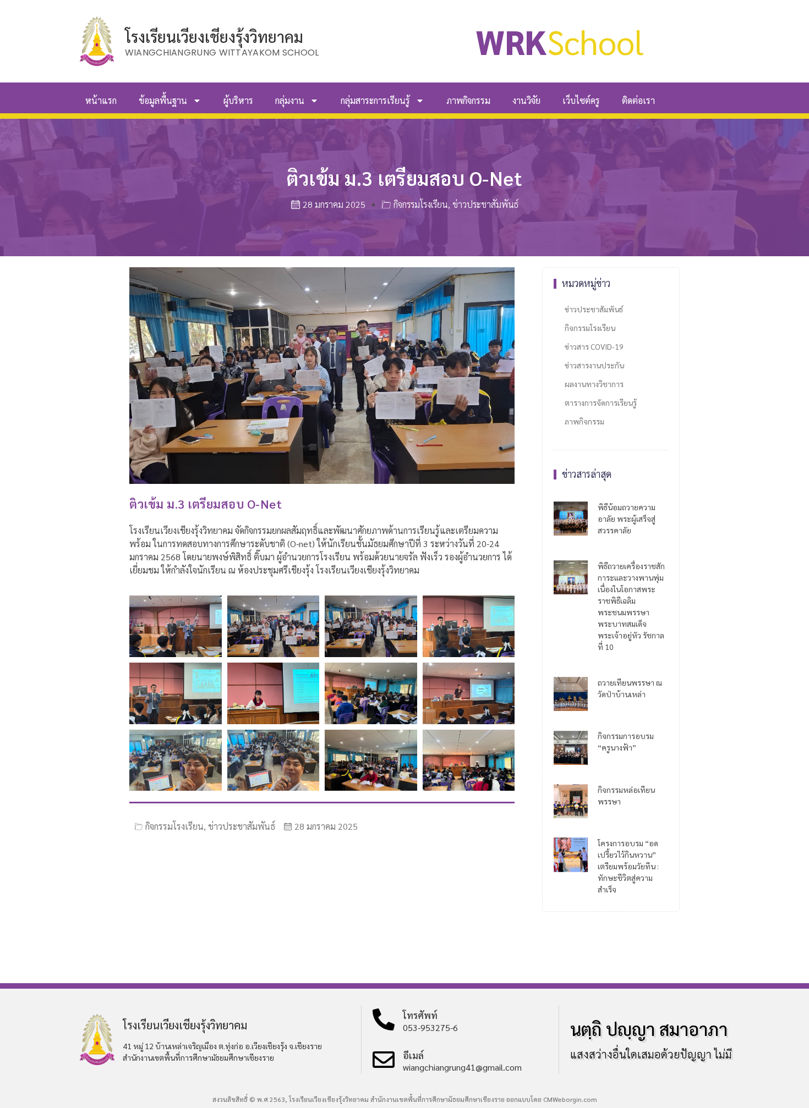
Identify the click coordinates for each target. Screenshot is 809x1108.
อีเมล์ (413, 1055)
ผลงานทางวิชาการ (594, 384)
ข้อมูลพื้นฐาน (163, 100)
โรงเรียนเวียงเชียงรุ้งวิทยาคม (214, 36)
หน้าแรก (101, 100)
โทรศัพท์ (420, 1015)
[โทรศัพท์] (384, 1019)
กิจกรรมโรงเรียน (420, 204)
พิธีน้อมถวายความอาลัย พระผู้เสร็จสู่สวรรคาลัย (626, 518)
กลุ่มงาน (289, 100)
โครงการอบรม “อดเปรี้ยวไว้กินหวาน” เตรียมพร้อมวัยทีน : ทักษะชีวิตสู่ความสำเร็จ (628, 866)
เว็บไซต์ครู (581, 100)
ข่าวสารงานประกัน (594, 365)
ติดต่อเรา (638, 100)
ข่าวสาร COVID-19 (594, 346)
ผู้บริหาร (238, 100)
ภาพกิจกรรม (468, 100)
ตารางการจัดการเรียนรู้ (601, 402)
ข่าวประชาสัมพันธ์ (485, 204)
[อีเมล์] (384, 1060)
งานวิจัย (526, 100)
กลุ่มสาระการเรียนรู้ (375, 100)
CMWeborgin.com (570, 1099)
